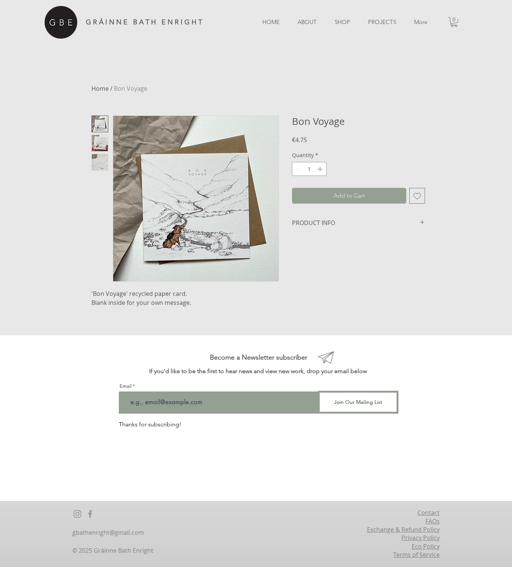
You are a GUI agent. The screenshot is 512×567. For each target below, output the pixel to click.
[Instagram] (77, 514)
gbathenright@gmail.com (108, 532)
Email (126, 386)
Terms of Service (416, 554)
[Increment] (320, 169)
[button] (454, 22)
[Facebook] (90, 514)
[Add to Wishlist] (417, 196)
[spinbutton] (309, 169)
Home (100, 88)
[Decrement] (297, 169)
